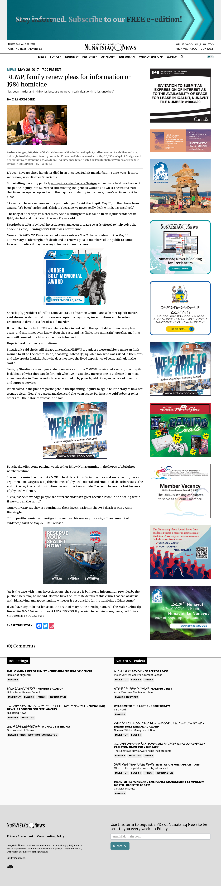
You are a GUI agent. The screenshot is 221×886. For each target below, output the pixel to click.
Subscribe (120, 846)
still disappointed (51, 349)
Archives (182, 48)
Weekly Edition (150, 56)
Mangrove (19, 858)
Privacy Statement (20, 836)
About (194, 48)
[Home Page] (110, 47)
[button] (10, 866)
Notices (21, 48)
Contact (207, 48)
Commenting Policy (51, 836)
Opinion (107, 56)
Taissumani (127, 56)
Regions (71, 56)
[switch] (210, 57)
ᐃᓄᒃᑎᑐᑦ (172, 56)
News (42, 56)
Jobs (11, 48)
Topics (55, 56)
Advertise (35, 48)
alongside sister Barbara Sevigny (74, 183)
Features (88, 56)
